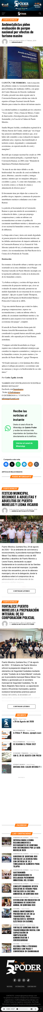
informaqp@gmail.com (10, 398)
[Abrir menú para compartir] (30, 464)
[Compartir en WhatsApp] (18, 464)
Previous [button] (3, 5)
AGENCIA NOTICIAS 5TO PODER (23, 511)
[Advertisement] (21, 800)
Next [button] (40, 5)
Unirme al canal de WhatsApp (24, 444)
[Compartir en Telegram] (24, 464)
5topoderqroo (18, 389)
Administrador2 (17, 42)
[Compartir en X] (12, 464)
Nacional (10, 986)
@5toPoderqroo (14, 392)
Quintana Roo (31, 986)
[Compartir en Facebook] (5, 464)
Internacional (20, 986)
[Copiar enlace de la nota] (36, 464)
